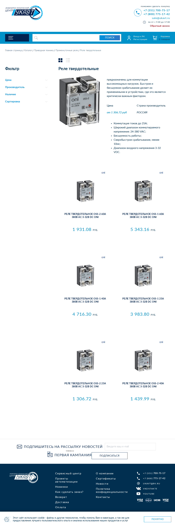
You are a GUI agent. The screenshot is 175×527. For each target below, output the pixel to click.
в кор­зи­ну (85, 237)
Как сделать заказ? (69, 492)
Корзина (164, 37)
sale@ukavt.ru (161, 18)
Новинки (61, 486)
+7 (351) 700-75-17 (157, 10)
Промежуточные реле (67, 50)
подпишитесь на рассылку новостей (63, 447)
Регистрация (140, 39)
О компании (105, 473)
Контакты (103, 497)
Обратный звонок (160, 26)
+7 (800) (154, 478)
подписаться (109, 456)
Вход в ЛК (139, 36)
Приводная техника (43, 50)
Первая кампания (73, 455)
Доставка (62, 502)
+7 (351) (154, 473)
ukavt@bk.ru (151, 484)
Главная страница (13, 50)
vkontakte (150, 489)
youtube (149, 494)
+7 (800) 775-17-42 (157, 14)
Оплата (60, 507)
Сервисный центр (68, 473)
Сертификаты (106, 478)
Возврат (61, 497)
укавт (23, 477)
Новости (102, 483)
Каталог (28, 50)
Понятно (158, 519)
